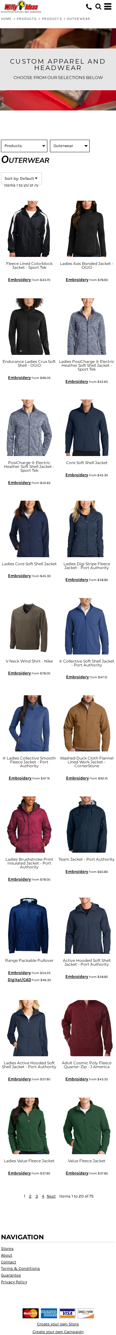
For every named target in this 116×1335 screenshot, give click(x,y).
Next (51, 1196)
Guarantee (11, 1275)
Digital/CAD (19, 979)
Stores (7, 1248)
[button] (98, 6)
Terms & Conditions (20, 1268)
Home (6, 19)
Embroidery (19, 279)
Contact (8, 1262)
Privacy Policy (14, 1281)
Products (27, 19)
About (6, 1255)
